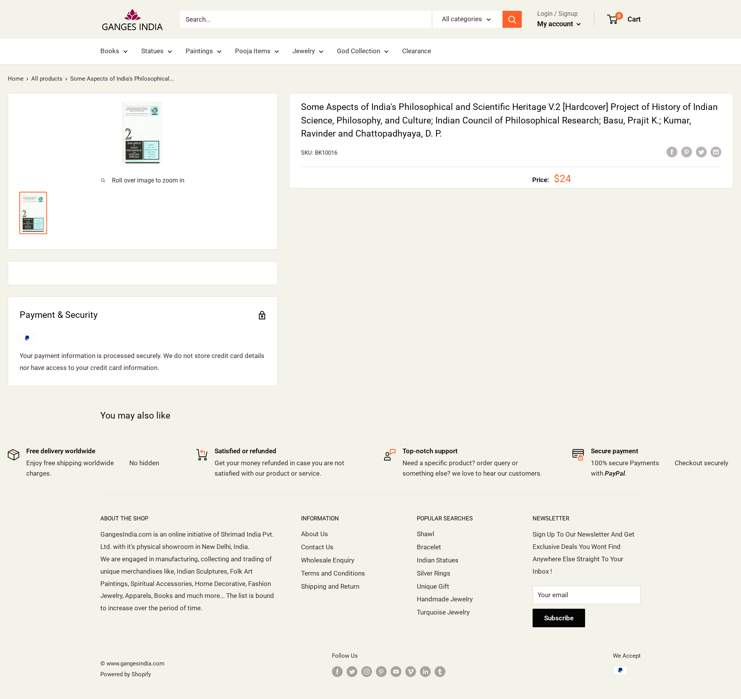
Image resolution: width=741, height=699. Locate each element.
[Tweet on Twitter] (701, 152)
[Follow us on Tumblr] (440, 671)
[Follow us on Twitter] (352, 671)
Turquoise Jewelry (443, 612)
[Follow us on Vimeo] (410, 671)
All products (47, 78)
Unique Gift (433, 586)
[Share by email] (716, 152)
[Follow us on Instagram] (366, 671)
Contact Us (317, 547)
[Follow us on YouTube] (396, 671)
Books (109, 51)
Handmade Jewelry (445, 599)
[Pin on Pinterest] (686, 152)
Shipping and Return (330, 586)
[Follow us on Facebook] (337, 671)
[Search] (512, 19)
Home (16, 78)
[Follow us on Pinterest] (381, 671)
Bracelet (429, 547)
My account (556, 24)
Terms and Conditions (333, 573)
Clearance (416, 51)
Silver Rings (433, 573)
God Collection (358, 51)
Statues (152, 51)
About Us (314, 534)
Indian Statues (437, 560)
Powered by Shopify (125, 674)
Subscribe (559, 618)
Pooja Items (253, 51)
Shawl (425, 534)
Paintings (199, 51)
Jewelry (304, 51)
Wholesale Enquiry (327, 560)
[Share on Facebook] (672, 152)
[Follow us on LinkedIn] (425, 671)
